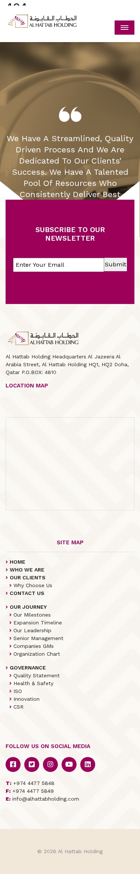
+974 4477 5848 (30, 783)
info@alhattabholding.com (42, 799)
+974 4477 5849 (30, 791)
